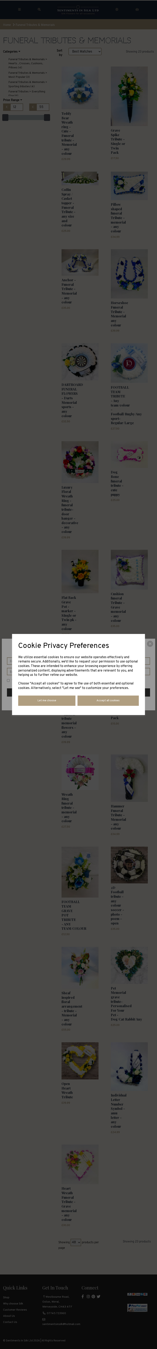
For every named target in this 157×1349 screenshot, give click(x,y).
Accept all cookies (108, 700)
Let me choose (46, 700)
